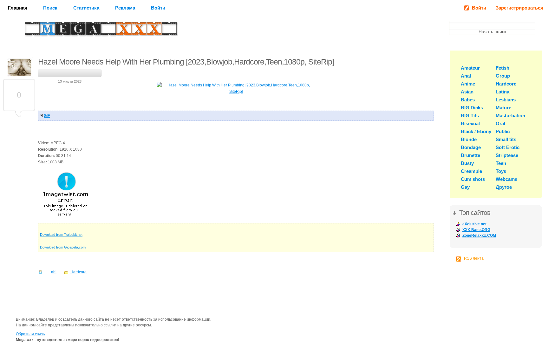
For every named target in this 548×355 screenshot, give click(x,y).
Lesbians (506, 99)
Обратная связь (30, 334)
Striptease (507, 155)
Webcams (506, 179)
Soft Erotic (507, 147)
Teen (501, 163)
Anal (466, 76)
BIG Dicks (472, 107)
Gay (465, 187)
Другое (504, 187)
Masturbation (510, 115)
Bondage (471, 147)
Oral (500, 123)
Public (503, 131)
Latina (502, 91)
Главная (17, 7)
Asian (467, 91)
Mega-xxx (46, 31)
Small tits (506, 139)
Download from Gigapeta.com (63, 247)
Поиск (50, 7)
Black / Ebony (476, 131)
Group (503, 76)
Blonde (469, 139)
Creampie (471, 171)
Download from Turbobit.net (61, 234)
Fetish (502, 68)
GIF (47, 115)
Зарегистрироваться (519, 7)
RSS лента (474, 258)
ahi (53, 272)
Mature (503, 107)
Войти (158, 7)
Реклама (125, 7)
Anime (468, 83)
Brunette (470, 155)
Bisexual (470, 123)
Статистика (86, 7)
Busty (467, 163)
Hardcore (78, 272)
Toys (501, 171)
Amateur (470, 68)
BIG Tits (470, 115)
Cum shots (473, 179)
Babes (468, 99)
